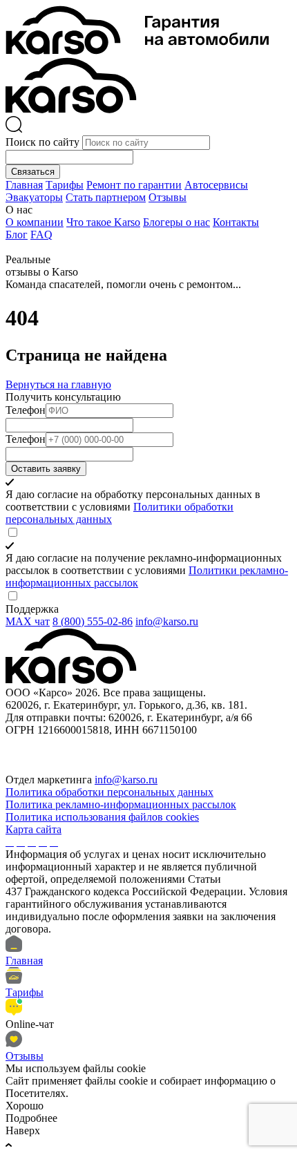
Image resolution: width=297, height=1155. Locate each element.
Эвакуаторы (34, 197)
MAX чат (28, 621)
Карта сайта (33, 829)
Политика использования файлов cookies (102, 817)
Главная (24, 185)
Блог (17, 234)
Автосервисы (216, 185)
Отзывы (167, 197)
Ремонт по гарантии (134, 185)
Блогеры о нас (176, 222)
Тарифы (65, 185)
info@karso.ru (166, 621)
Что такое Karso (103, 222)
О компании (35, 222)
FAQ (41, 234)
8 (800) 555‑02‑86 (92, 621)
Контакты (236, 222)
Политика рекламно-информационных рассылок (121, 804)
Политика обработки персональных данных (109, 792)
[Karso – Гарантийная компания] (137, 51)
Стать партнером (106, 197)
